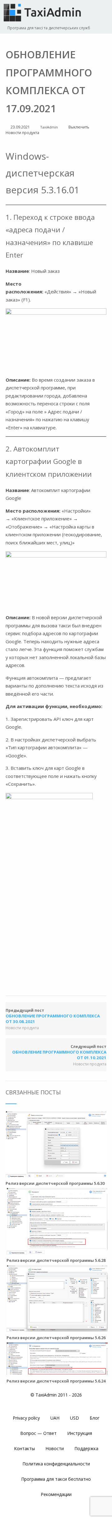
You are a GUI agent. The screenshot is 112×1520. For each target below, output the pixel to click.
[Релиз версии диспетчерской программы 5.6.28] (57, 1251)
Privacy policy (26, 1418)
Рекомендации (56, 1494)
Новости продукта (22, 132)
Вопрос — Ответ (38, 1433)
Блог (95, 1418)
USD (74, 1418)
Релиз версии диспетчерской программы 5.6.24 (56, 1381)
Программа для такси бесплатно (56, 1479)
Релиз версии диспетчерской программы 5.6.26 (56, 1337)
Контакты (24, 1448)
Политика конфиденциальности (56, 1464)
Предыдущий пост (53, 1016)
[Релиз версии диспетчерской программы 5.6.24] (57, 1372)
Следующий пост (59, 1052)
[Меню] (101, 13)
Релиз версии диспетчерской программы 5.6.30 (55, 1183)
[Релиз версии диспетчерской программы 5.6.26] (57, 1328)
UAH (54, 1418)
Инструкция (79, 1433)
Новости (54, 1448)
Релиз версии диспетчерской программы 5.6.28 (56, 1260)
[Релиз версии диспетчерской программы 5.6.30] (56, 1174)
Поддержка (86, 1448)
